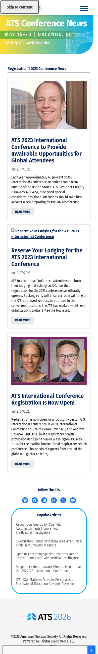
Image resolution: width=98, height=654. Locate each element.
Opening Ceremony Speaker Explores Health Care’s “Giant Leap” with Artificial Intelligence (47, 556)
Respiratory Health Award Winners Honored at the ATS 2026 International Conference (48, 569)
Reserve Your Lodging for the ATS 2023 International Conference (46, 257)
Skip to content (20, 7)
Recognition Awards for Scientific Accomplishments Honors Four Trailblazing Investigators (38, 529)
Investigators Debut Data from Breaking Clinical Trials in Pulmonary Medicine (49, 543)
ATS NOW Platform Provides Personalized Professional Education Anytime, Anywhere (45, 582)
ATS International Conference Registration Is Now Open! (47, 399)
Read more (23, 212)
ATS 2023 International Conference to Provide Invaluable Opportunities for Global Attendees (46, 150)
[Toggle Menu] (84, 8)
